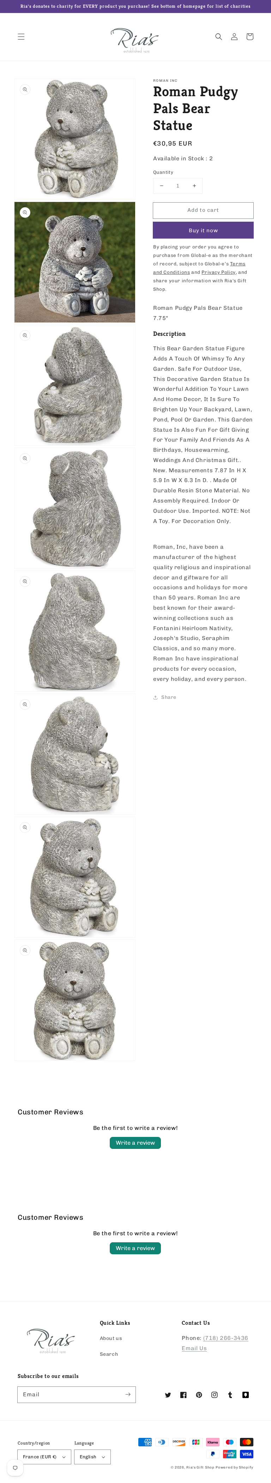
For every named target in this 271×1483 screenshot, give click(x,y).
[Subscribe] (128, 1394)
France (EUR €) (40, 1456)
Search (109, 1354)
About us (111, 1338)
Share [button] (168, 697)
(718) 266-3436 (225, 1338)
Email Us (194, 1348)
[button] (21, 36)
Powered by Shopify (234, 1467)
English (88, 1456)
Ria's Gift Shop (200, 1467)
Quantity (163, 172)
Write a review (135, 1142)
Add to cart (203, 210)
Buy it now (203, 230)
